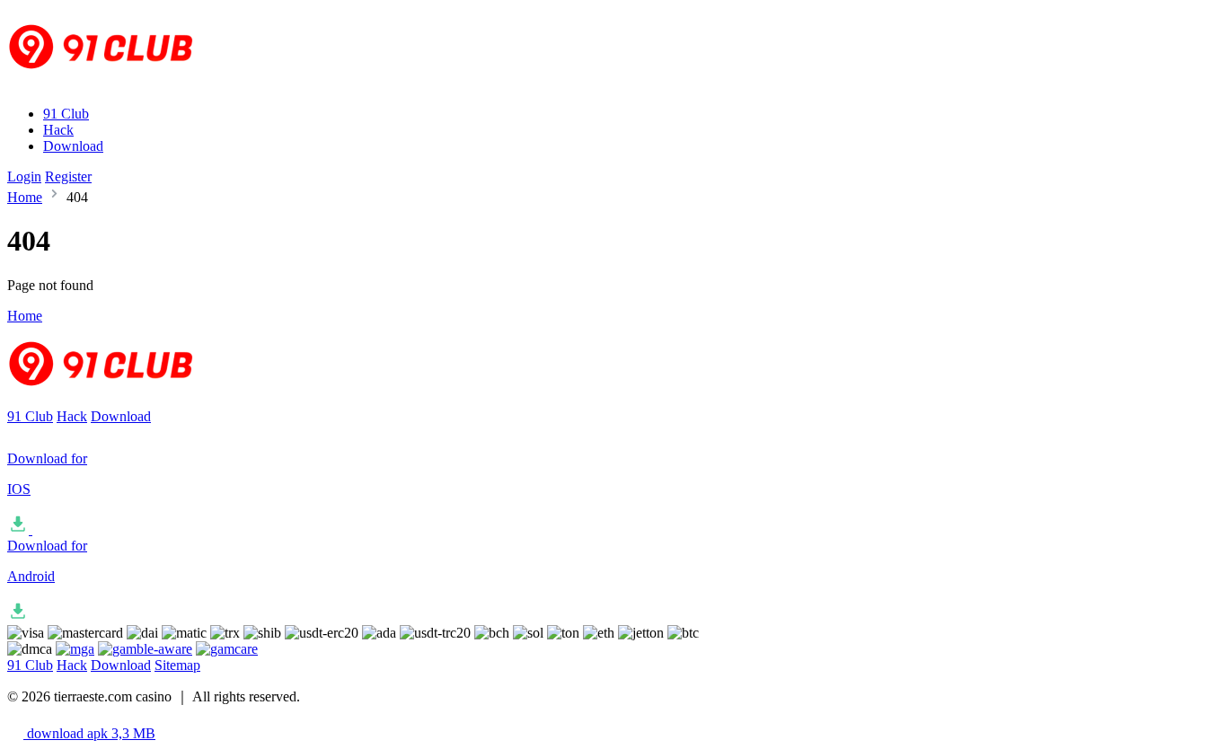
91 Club (66, 113)
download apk (89, 733)
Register (68, 176)
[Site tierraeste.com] (112, 83)
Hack (58, 129)
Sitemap (177, 665)
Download (73, 146)
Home (24, 197)
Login (24, 176)
